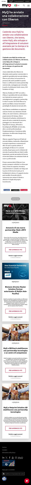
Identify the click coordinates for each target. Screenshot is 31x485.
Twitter (6, 457)
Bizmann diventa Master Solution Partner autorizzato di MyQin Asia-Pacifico (15, 290)
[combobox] (18, 5)
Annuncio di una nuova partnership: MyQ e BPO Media (15, 230)
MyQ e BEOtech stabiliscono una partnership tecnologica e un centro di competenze (15, 350)
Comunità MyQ (11, 1)
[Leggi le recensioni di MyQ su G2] (8, 463)
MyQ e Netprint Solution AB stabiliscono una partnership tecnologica (15, 409)
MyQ (20, 457)
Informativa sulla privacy (8, 452)
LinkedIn (3, 457)
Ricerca (24, 5)
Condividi (7, 190)
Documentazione (19, 1)
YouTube (13, 457)
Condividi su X (16, 190)
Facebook (9, 457)
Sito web (4, 1)
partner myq (15, 199)
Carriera (4, 447)
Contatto (27, 1)
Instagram (16, 457)
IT (18, 5)
